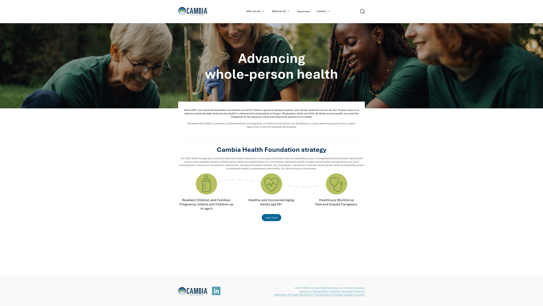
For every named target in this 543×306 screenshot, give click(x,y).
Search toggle (362, 11)
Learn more (271, 217)
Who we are (253, 11)
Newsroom (303, 11)
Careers (321, 11)
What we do (279, 11)
